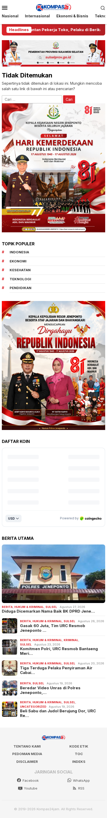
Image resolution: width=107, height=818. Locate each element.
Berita (7, 607)
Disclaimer (27, 761)
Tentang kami (27, 746)
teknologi (20, 279)
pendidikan (20, 288)
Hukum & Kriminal (29, 607)
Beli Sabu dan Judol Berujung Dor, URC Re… (58, 713)
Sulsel (51, 607)
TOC (79, 754)
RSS (81, 788)
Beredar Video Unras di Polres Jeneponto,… (50, 690)
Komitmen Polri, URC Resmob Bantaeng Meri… (59, 651)
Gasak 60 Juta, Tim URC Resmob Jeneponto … (52, 628)
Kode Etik (78, 746)
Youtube (30, 788)
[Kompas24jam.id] (53, 7)
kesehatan (20, 270)
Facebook (31, 780)
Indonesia (19, 252)
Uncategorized (33, 706)
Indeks (78, 761)
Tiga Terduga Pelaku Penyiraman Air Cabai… (56, 670)
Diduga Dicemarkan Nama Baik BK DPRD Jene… (48, 611)
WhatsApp (81, 780)
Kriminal (71, 640)
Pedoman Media (27, 754)
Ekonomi (18, 261)
